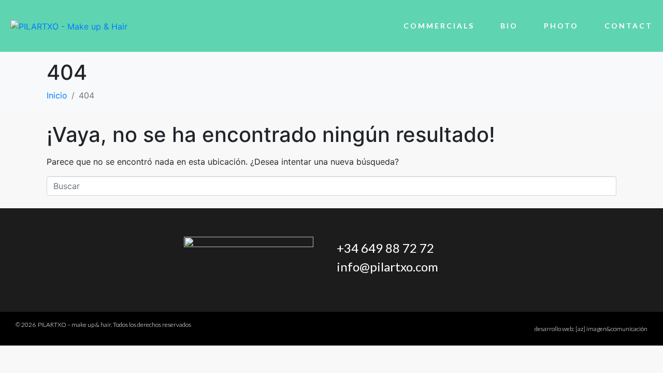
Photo (561, 25)
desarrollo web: (591, 329)
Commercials (438, 25)
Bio (509, 25)
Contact (628, 25)
